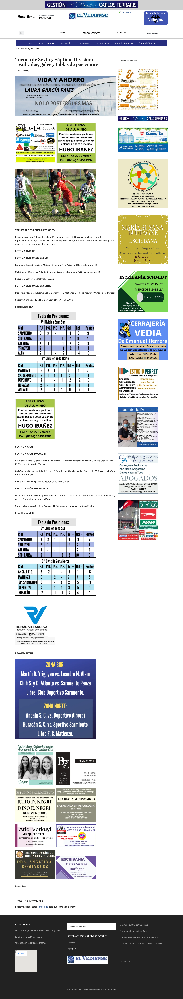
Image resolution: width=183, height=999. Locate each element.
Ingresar (45, 18)
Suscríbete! (27, 17)
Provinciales (66, 43)
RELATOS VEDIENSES (91, 33)
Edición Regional (46, 43)
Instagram (71, 949)
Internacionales (101, 43)
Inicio (29, 43)
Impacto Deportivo (124, 43)
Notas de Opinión (147, 43)
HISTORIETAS (122, 32)
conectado (42, 907)
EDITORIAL (61, 32)
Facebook (71, 942)
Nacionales (83, 43)
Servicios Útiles (153, 34)
